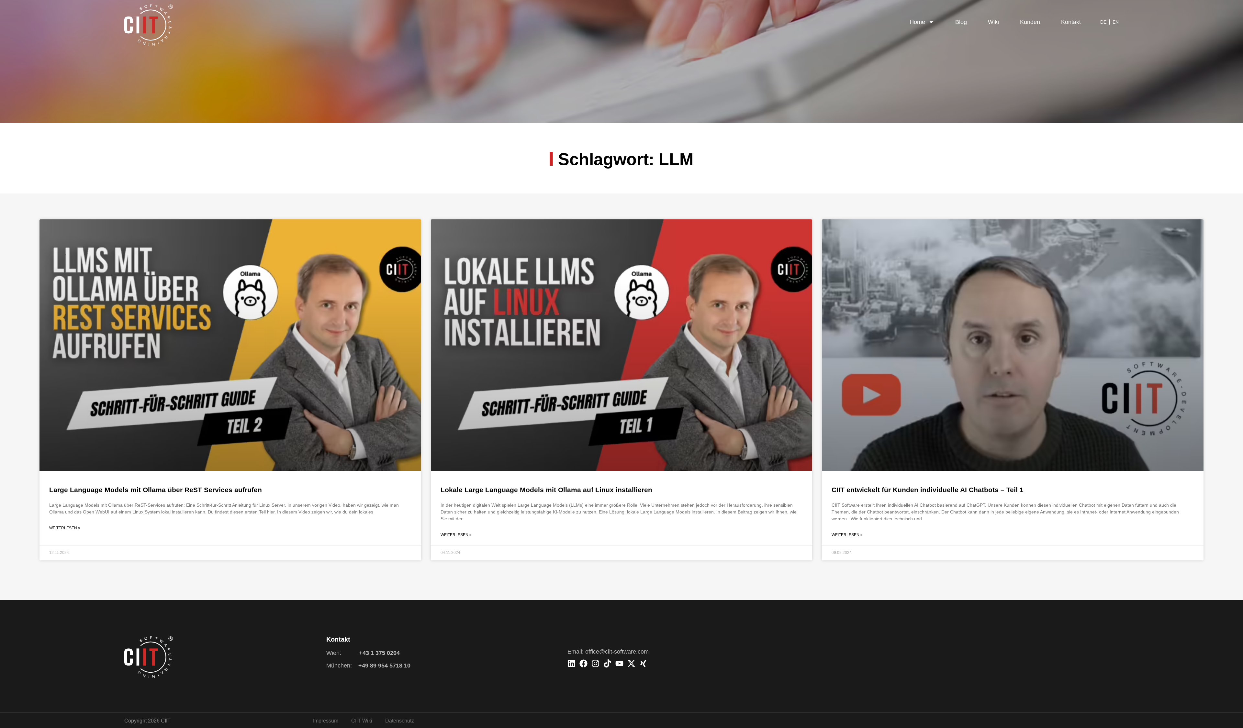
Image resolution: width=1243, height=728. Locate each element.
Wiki (993, 22)
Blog (961, 22)
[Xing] (643, 663)
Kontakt (1071, 22)
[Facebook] (583, 663)
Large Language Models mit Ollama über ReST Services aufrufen (155, 489)
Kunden (1030, 22)
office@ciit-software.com (617, 651)
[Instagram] (595, 663)
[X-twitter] (631, 663)
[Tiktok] (607, 663)
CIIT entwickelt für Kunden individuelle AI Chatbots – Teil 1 (928, 489)
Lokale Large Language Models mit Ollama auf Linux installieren (546, 489)
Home (917, 22)
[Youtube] (619, 663)
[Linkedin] (571, 663)
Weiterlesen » (64, 528)
